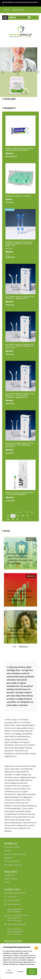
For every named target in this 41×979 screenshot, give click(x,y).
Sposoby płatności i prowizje (14, 854)
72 (32, 512)
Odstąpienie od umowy (13, 865)
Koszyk (6, 882)
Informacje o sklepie (12, 847)
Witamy (7, 10)
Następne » (24, 646)
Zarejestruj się (9, 875)
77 (28, 516)
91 (17, 519)
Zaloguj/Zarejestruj (18, 10)
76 (23, 516)
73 (8, 516)
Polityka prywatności (12, 861)
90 (13, 519)
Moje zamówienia (10, 879)
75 (18, 516)
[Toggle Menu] (5, 17)
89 (8, 519)
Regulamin (8, 858)
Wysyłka (7, 850)
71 (27, 512)
